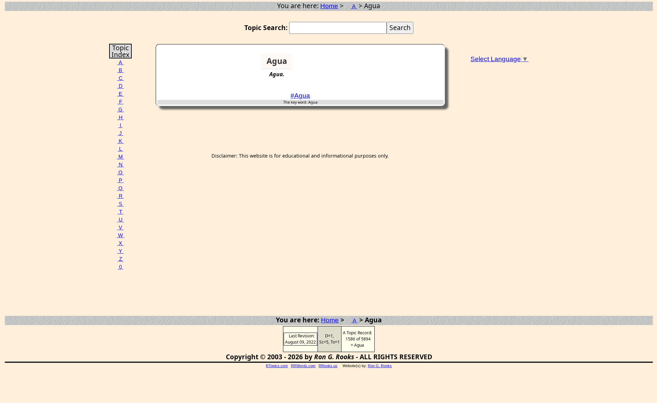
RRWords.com (303, 366)
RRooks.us (328, 366)
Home (329, 6)
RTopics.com (277, 366)
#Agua (300, 95)
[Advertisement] (417, 64)
